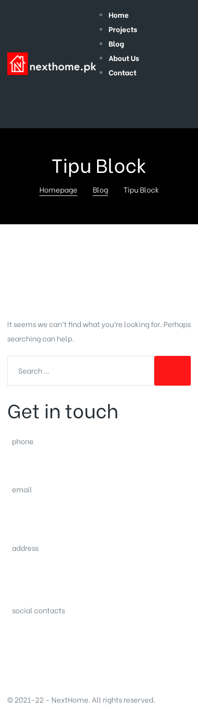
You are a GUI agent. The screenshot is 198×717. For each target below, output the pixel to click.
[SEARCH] (172, 371)
